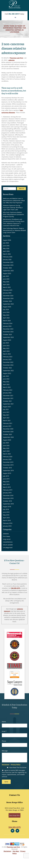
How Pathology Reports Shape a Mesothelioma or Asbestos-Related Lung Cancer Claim (14, 230)
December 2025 (8, 262)
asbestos (11, 60)
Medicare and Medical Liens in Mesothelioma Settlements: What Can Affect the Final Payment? (14, 201)
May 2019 (6, 482)
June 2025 (6, 279)
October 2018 (7, 501)
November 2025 (8, 265)
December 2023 (8, 329)
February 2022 (7, 390)
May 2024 (6, 315)
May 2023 (6, 348)
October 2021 (7, 401)
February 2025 (7, 290)
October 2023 (7, 334)
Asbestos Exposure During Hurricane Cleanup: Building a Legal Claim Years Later (13, 207)
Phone (4, 741)
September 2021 (8, 404)
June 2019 (6, 479)
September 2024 (8, 304)
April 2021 (6, 418)
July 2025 (6, 276)
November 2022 (8, 365)
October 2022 (7, 368)
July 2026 (6, 243)
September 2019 (8, 470)
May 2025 (6, 282)
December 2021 (8, 395)
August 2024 (7, 307)
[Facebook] (12, 831)
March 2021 (7, 420)
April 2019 (6, 484)
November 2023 (8, 332)
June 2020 (6, 445)
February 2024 (7, 323)
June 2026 (6, 246)
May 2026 (6, 248)
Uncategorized (7, 547)
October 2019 (7, 468)
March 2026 (7, 254)
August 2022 (7, 373)
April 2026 (6, 251)
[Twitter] (17, 831)
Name (4, 722)
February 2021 (7, 423)
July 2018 (6, 509)
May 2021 (6, 415)
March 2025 (7, 287)
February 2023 (7, 357)
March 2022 (7, 387)
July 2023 (6, 343)
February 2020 (7, 457)
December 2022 (8, 362)
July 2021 (6, 409)
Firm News (6, 536)
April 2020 (6, 451)
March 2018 (7, 520)
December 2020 (8, 429)
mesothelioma (7, 542)
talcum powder (8, 545)
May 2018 (6, 515)
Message (5, 751)
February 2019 (7, 490)
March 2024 (7, 321)
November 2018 (8, 498)
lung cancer (7, 539)
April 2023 (6, 351)
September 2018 (8, 504)
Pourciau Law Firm (16, 58)
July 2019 (6, 476)
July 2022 (6, 376)
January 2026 (7, 259)
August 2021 (7, 407)
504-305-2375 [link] (15, 588)
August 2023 (7, 340)
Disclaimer (5, 764)
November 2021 (8, 398)
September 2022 (8, 370)
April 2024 (6, 318)
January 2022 (7, 393)
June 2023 (6, 345)
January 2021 (7, 426)
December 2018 (8, 495)
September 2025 (8, 271)
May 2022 (6, 382)
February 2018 (7, 523)
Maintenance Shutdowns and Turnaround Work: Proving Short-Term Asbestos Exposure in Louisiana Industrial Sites (14, 222)
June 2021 (6, 412)
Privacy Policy (15, 764)
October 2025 (7, 268)
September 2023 (8, 337)
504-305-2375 (13, 13)
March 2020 (7, 454)
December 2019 (8, 462)
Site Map (16, 851)
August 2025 (7, 273)
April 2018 (6, 518)
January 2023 (7, 359)
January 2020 (7, 459)
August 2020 (7, 440)
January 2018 (7, 526)
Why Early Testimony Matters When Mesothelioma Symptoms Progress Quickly (13, 214)
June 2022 (6, 379)
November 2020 (8, 432)
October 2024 (7, 301)
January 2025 (7, 293)
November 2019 (8, 465)
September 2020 (8, 437)
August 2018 (7, 506)
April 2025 (6, 284)
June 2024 (6, 312)
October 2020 (7, 434)
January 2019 (7, 493)
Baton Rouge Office (14, 815)
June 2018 (6, 512)
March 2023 (7, 354)
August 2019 (7, 473)
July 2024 (6, 309)
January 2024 (7, 326)
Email (4, 731)
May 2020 (6, 448)
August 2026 (7, 240)
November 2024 (8, 298)
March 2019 (7, 487)
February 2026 (7, 257)
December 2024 (8, 296)
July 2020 (6, 443)
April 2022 (6, 384)
